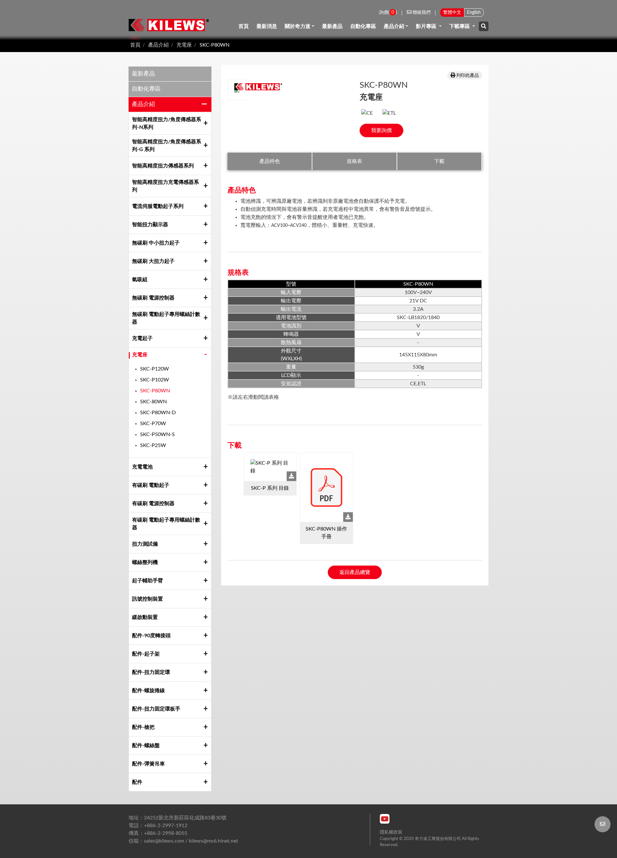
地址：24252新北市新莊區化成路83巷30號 (178, 817)
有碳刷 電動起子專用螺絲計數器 (166, 523)
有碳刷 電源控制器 (153, 503)
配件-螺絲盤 (146, 745)
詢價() (388, 12)
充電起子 (142, 338)
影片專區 (427, 26)
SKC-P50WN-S (157, 434)
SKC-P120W (154, 368)
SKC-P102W (154, 379)
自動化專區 (363, 26)
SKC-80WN (153, 401)
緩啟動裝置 (145, 617)
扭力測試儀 (145, 544)
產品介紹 (394, 26)
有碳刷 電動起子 (150, 485)
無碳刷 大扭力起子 (153, 261)
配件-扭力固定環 (151, 672)
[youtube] (384, 819)
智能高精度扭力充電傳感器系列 (165, 186)
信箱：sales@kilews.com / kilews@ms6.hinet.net (183, 841)
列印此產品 (467, 75)
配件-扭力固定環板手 (156, 708)
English (474, 12)
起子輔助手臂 (147, 580)
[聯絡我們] (603, 824)
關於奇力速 (297, 26)
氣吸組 (140, 279)
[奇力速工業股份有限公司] (169, 25)
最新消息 (266, 26)
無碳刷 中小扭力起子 (156, 243)
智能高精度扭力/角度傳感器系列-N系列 (166, 123)
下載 (439, 161)
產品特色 (269, 161)
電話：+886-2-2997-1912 (158, 825)
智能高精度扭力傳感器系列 (163, 165)
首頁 (243, 26)
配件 (137, 782)
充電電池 (142, 466)
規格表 (354, 161)
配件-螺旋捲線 (148, 690)
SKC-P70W (153, 423)
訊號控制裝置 (147, 599)
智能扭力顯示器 (150, 224)
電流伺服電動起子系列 (159, 206)
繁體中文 (452, 12)
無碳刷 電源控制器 (153, 297)
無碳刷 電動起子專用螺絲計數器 (166, 318)
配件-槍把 (143, 727)
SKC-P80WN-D (158, 412)
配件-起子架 (146, 654)
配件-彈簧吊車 (148, 763)
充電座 (184, 45)
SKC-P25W (153, 445)
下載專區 (460, 26)
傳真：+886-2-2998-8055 (158, 833)
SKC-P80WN (214, 45)
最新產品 (332, 26)
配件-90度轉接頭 (151, 635)
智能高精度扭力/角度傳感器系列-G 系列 (166, 145)
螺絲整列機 (145, 562)
